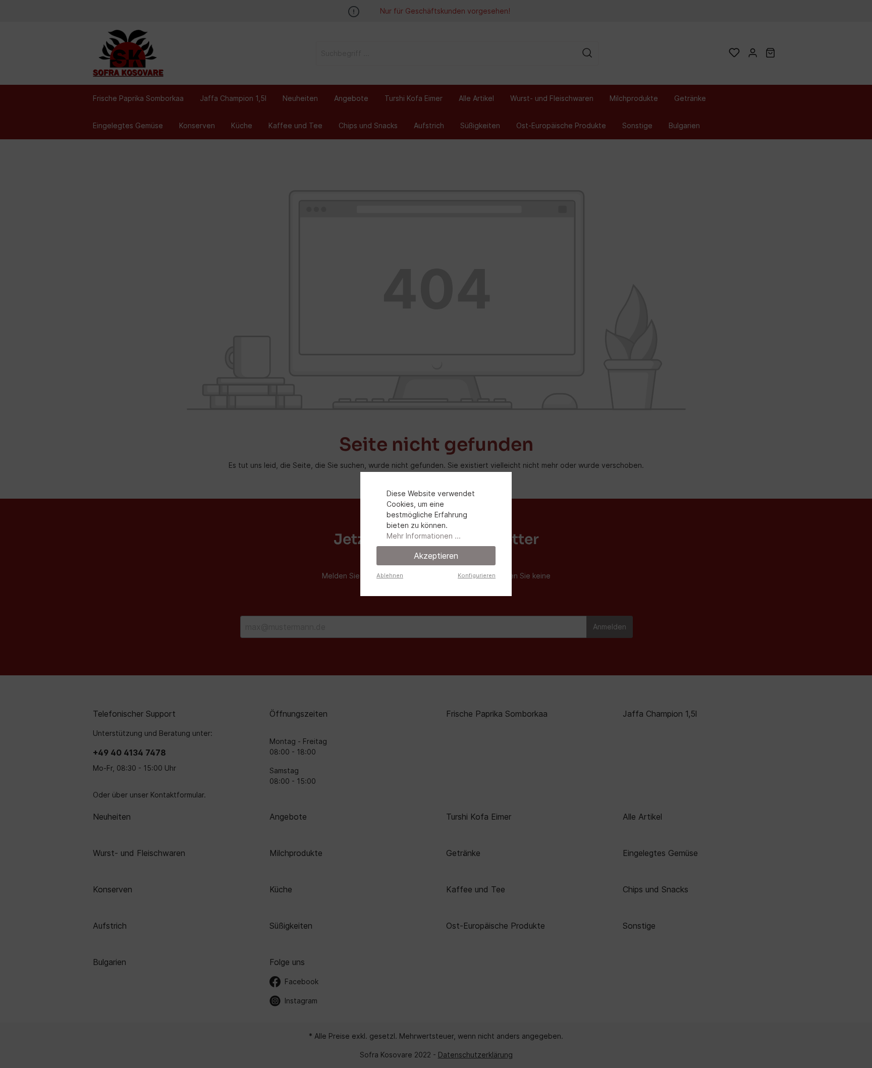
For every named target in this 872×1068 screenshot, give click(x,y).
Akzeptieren (436, 556)
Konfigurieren (477, 575)
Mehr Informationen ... (424, 535)
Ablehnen (389, 575)
